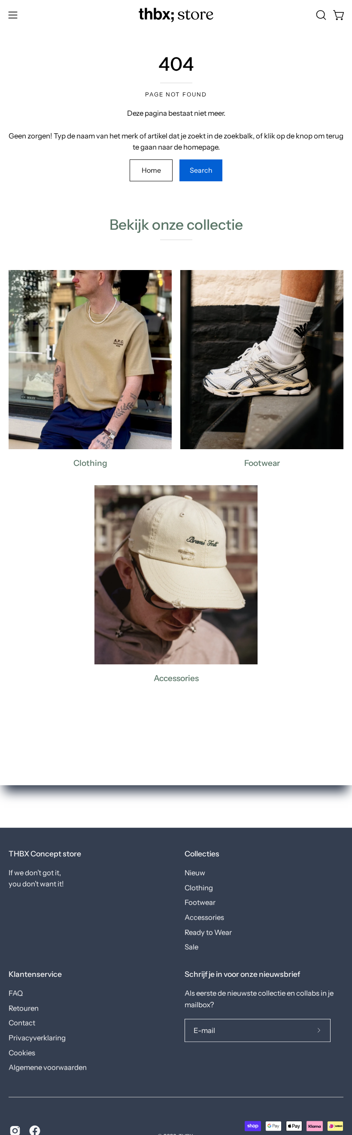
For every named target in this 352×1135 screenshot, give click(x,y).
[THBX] (176, 15)
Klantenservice (35, 974)
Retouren (24, 1008)
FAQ (16, 993)
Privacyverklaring (37, 1037)
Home (151, 170)
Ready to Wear (208, 932)
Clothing (199, 887)
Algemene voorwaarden (48, 1067)
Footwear (200, 902)
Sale (191, 947)
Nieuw (195, 872)
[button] (320, 15)
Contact (22, 1023)
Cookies (22, 1052)
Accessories (204, 917)
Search (201, 170)
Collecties (202, 853)
